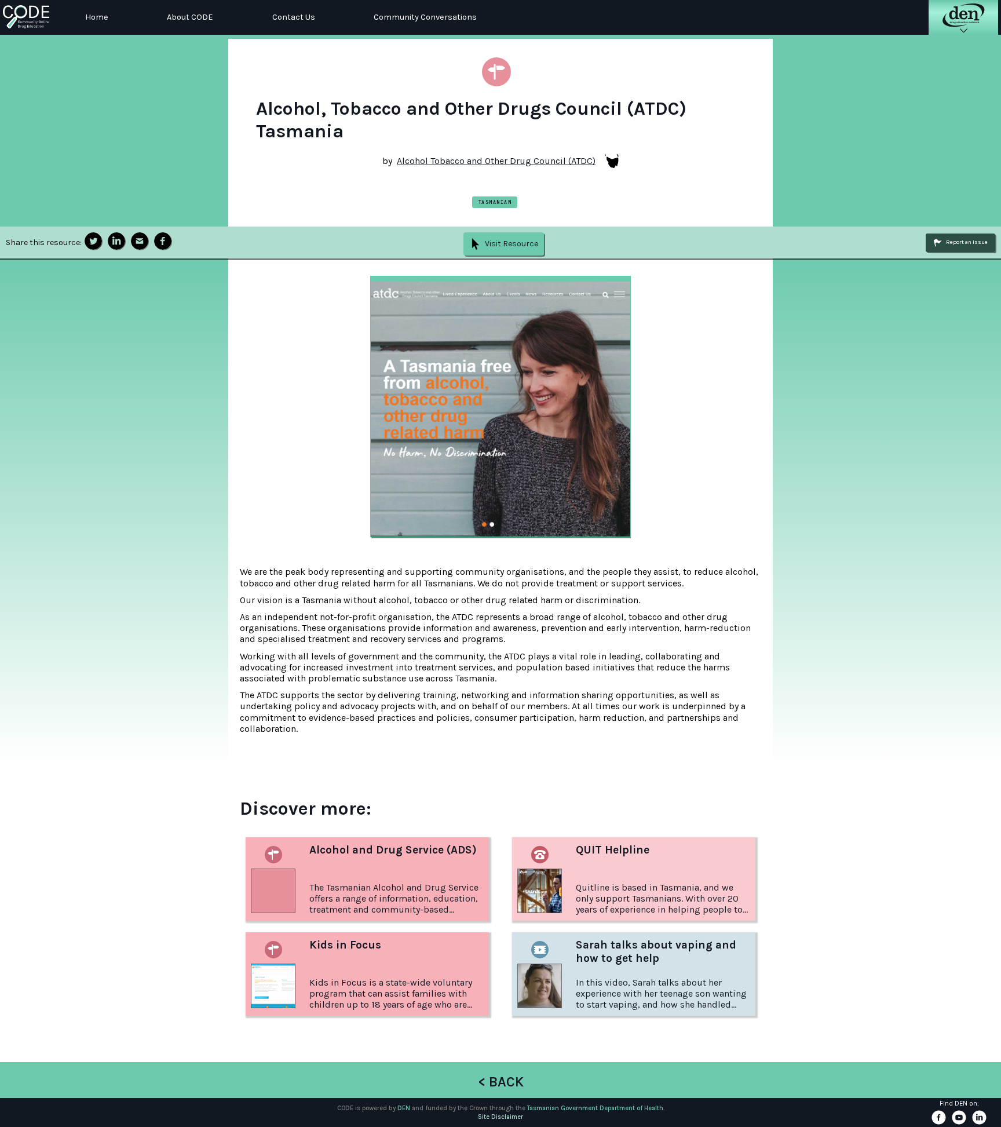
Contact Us (293, 17)
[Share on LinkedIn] (116, 241)
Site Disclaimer (500, 1117)
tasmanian (495, 202)
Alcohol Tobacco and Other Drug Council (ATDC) (496, 160)
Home (96, 17)
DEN (403, 1108)
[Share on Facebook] (162, 241)
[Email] (139, 241)
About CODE (190, 17)
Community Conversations (425, 17)
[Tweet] (93, 241)
